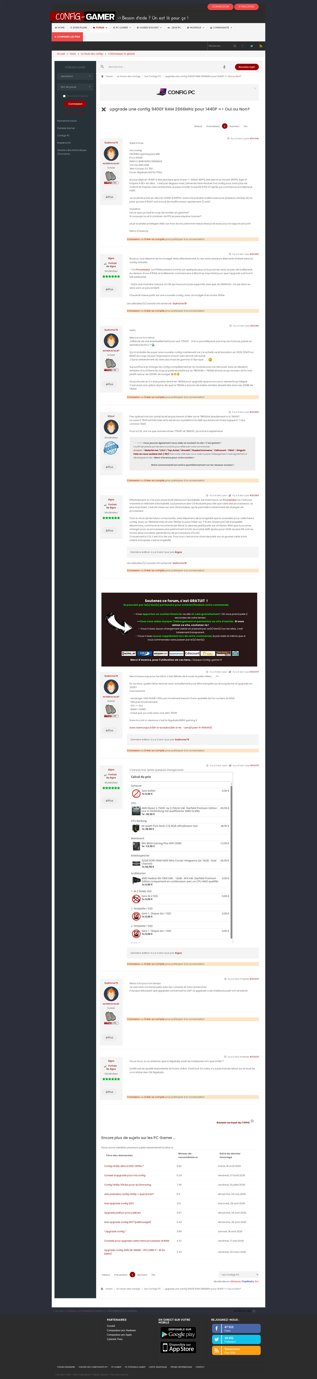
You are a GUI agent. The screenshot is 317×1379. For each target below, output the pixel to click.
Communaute (221, 27)
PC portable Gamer (135, 1367)
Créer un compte (75, 112)
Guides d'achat (149, 27)
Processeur (143, 269)
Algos (111, 258)
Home (61, 27)
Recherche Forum (67, 120)
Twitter (251, 45)
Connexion (133, 239)
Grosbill (185, 450)
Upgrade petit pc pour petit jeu (122, 1212)
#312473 (254, 765)
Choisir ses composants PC (93, 1367)
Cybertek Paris (115, 1339)
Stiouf (111, 416)
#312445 (254, 138)
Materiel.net (151, 450)
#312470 (254, 671)
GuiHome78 (111, 142)
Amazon (137, 450)
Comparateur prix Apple (119, 1334)
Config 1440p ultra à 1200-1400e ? (124, 1166)
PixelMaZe (248, 1281)
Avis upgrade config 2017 (119, 1203)
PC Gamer (122, 27)
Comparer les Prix (68, 37)
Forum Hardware (66, 1367)
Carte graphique (158, 1367)
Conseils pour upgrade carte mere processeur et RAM (136, 1241)
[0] (179, 92)
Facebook (242, 45)
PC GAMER (116, 1367)
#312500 (254, 978)
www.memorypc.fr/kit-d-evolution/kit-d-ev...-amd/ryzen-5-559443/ (171, 727)
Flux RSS (260, 45)
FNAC (231, 450)
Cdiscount (220, 450)
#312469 (254, 495)
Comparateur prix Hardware (121, 1330)
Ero (257, 1281)
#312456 (254, 254)
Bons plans (80, 27)
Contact (200, 1367)
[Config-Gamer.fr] (119, 17)
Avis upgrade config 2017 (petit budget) (127, 1222)
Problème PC (64, 142)
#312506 (254, 1056)
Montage (196, 27)
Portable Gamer (66, 128)
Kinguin (240, 450)
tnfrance (236, 1281)
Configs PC (63, 135)
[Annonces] (224, 67)
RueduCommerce (202, 450)
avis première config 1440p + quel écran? (129, 1194)
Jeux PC (176, 27)
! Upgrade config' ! (115, 1231)
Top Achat (173, 450)
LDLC (162, 450)
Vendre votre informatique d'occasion (71, 152)
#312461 (254, 325)
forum (100, 27)
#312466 (254, 412)
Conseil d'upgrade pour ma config (124, 1175)
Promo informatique (181, 1367)
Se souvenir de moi (77, 95)
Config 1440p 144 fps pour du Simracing (127, 1184)
